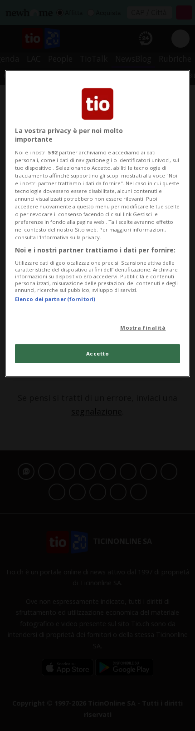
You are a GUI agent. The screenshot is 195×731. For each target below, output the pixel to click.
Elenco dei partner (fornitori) (55, 299)
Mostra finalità (143, 327)
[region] (97, 223)
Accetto (97, 353)
